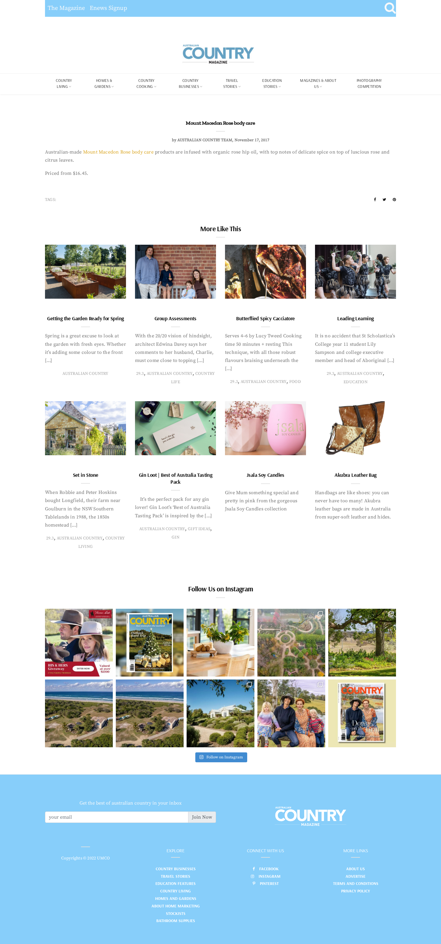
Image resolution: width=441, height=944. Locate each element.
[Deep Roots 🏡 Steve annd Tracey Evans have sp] (362, 643)
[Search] (390, 8)
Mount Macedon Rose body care (118, 152)
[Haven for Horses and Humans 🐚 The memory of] (79, 713)
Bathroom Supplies (175, 920)
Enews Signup (108, 8)
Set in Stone (85, 474)
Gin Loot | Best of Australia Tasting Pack (175, 478)
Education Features (175, 883)
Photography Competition (369, 83)
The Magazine (66, 8)
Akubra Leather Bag (355, 474)
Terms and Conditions (355, 883)
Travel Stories (230, 83)
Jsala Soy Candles (265, 474)
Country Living (175, 891)
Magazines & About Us (318, 83)
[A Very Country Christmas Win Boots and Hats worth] (79, 643)
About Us (355, 868)
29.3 (140, 373)
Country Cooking (145, 83)
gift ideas (199, 529)
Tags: (50, 199)
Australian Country (85, 373)
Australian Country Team (204, 140)
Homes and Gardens (175, 898)
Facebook (269, 868)
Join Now (202, 817)
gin (175, 537)
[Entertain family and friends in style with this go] (220, 643)
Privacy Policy (355, 891)
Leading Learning (355, 318)
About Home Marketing (176, 906)
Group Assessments (175, 318)
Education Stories (272, 83)
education (356, 382)
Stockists (175, 913)
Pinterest (269, 883)
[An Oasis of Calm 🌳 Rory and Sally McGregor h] (220, 713)
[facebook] (375, 199)
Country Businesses (189, 83)
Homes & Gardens (103, 83)
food (295, 381)
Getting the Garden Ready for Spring (85, 318)
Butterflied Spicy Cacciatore (265, 318)
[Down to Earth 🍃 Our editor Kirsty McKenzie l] (291, 713)
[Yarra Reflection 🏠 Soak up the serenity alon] (291, 643)
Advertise (355, 876)
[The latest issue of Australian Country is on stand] (150, 643)
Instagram (269, 876)
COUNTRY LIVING (64, 83)
